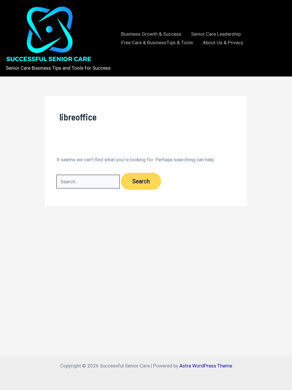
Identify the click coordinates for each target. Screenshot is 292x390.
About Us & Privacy (223, 42)
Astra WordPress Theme (205, 366)
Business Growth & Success (151, 34)
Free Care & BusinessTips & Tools (157, 42)
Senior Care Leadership (216, 34)
